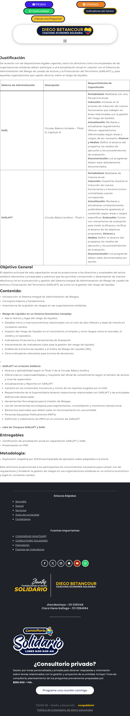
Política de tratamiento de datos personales (65, 710)
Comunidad (40, 11)
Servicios (20, 510)
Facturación (22, 545)
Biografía (20, 501)
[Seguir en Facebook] (44, 563)
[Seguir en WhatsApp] (85, 563)
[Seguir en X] (52, 563)
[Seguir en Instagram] (61, 563)
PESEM (41, 4)
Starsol (19, 505)
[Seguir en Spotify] (69, 563)
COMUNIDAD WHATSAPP (30, 536)
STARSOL (92, 4)
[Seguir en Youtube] (77, 563)
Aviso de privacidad (27, 514)
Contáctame (22, 519)
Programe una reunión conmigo (65, 690)
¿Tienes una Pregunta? (48, 18)
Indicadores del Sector (100, 11)
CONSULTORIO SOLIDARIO (31, 540)
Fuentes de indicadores (29, 549)
